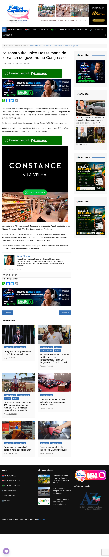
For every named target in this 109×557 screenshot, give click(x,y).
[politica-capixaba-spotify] (36, 88)
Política (57, 350)
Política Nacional (24, 63)
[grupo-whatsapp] (32, 73)
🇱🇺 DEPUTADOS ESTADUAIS (36, 30)
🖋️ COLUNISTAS (97, 30)
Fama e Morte (81, 144)
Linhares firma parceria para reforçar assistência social (61, 502)
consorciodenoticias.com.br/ (14, 269)
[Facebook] (10, 275)
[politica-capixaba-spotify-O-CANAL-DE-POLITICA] (90, 71)
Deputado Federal (46, 347)
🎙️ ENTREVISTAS (80, 30)
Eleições (57, 347)
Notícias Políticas (46, 350)
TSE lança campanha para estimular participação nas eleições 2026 (52, 402)
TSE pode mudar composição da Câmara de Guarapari (62, 490)
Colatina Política (10, 395)
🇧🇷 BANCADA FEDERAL (60, 30)
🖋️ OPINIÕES (82, 94)
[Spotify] (16, 275)
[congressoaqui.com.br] (90, 176)
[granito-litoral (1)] (72, 14)
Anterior (8, 313)
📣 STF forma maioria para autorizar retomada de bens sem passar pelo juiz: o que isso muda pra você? (90, 120)
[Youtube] (4, 275)
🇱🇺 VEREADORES (15, 30)
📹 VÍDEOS (7, 35)
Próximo (64, 313)
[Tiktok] (13, 275)
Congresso (8, 347)
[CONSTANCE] (35, 184)
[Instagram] (7, 275)
